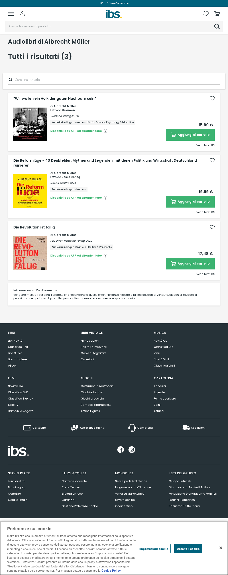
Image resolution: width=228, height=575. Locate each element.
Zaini (157, 405)
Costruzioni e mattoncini (97, 386)
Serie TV (13, 405)
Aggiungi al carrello (193, 135)
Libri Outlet (15, 353)
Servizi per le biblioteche (131, 481)
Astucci (159, 411)
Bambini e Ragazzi (21, 411)
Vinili (157, 353)
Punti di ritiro (16, 481)
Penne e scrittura (165, 398)
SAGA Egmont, (59, 183)
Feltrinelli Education (182, 500)
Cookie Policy (111, 570)
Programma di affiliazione (133, 487)
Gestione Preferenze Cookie (80, 506)
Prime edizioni (90, 341)
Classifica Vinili (164, 365)
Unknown (68, 110)
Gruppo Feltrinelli (180, 481)
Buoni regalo (16, 487)
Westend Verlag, (60, 116)
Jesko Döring (71, 177)
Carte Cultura (71, 487)
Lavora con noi (125, 500)
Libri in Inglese (17, 359)
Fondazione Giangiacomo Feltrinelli (193, 493)
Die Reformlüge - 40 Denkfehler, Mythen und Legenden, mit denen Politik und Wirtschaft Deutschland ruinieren (105, 163)
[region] (114, 548)
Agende (159, 392)
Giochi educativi (92, 392)
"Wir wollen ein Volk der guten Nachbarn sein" (54, 98)
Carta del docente (74, 481)
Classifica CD (163, 347)
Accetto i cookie (188, 548)
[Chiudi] (221, 548)
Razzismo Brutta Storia (184, 506)
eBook (12, 365)
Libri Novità (15, 341)
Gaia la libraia (18, 500)
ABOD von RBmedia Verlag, (67, 241)
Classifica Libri (18, 347)
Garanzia (68, 500)
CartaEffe (14, 493)
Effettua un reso (72, 493)
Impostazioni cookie (153, 548)
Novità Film (15, 386)
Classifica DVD (18, 392)
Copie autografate (93, 353)
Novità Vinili (161, 359)
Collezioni (87, 359)
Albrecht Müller (65, 106)
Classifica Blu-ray (20, 398)
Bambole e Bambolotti (96, 405)
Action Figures (90, 411)
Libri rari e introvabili (94, 347)
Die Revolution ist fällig (34, 227)
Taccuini (160, 386)
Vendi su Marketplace (129, 493)
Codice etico (123, 506)
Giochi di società (92, 398)
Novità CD (160, 341)
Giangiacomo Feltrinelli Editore (189, 487)
